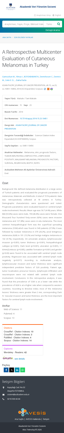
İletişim (46, 419)
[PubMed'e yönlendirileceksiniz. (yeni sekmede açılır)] (45, 88)
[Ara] (58, 24)
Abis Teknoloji (28, 429)
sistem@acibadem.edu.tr (18, 394)
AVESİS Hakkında (33, 419)
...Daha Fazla (20, 80)
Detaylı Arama (53, 30)
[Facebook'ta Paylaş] (6, 370)
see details (20, 358)
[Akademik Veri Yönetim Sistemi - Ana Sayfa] (11, 6)
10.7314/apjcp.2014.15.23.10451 (33, 118)
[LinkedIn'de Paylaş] (17, 370)
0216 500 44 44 (13, 399)
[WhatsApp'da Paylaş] (22, 370)
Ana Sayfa (7, 37)
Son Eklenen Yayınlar (23, 37)
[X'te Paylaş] (11, 370)
